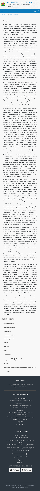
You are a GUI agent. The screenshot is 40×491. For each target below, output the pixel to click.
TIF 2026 (6, 363)
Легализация (20, 424)
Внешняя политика (9, 327)
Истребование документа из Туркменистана (20, 417)
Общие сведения (9, 323)
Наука (5, 350)
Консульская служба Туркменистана (20, 400)
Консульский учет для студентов (20, 405)
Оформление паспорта (20, 408)
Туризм (6, 342)
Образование (8, 354)
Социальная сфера (9, 335)
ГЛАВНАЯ (4, 15)
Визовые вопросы (20, 398)
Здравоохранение (9, 339)
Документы (20, 421)
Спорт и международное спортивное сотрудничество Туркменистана (15, 359)
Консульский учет (20, 403)
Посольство (20, 410)
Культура (6, 346)
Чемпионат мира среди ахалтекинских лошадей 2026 (20, 367)
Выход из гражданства (20, 419)
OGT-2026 (7, 371)
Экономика (7, 331)
